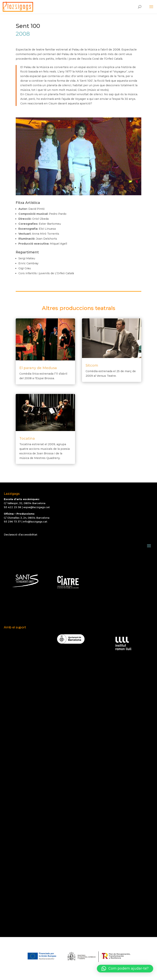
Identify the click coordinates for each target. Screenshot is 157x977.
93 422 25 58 (12, 507)
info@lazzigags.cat (35, 521)
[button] (125, 968)
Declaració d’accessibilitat (20, 534)
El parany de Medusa (38, 368)
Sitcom (92, 365)
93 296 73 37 (12, 521)
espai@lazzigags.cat (36, 507)
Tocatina (27, 438)
